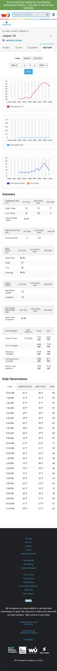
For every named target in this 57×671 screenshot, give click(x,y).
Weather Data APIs (28, 554)
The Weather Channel (22, 650)
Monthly (38, 58)
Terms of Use (28, 575)
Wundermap (28, 564)
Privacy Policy (28, 579)
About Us (28, 542)
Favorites (6, 25)
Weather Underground (32, 650)
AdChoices (28, 590)
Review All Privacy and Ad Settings (28, 623)
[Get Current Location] (47, 14)
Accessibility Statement (28, 586)
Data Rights (28, 640)
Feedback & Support (28, 568)
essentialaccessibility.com (28, 600)
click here (28, 7)
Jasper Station (14, 40)
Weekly (27, 58)
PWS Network (28, 560)
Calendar (32, 48)
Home (5, 14)
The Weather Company (12, 650)
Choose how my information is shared (28, 632)
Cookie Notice (28, 582)
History (47, 48)
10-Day (18, 48)
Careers (28, 550)
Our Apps (28, 539)
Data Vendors (28, 594)
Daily (17, 58)
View (28, 71)
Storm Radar (44, 650)
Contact (28, 546)
